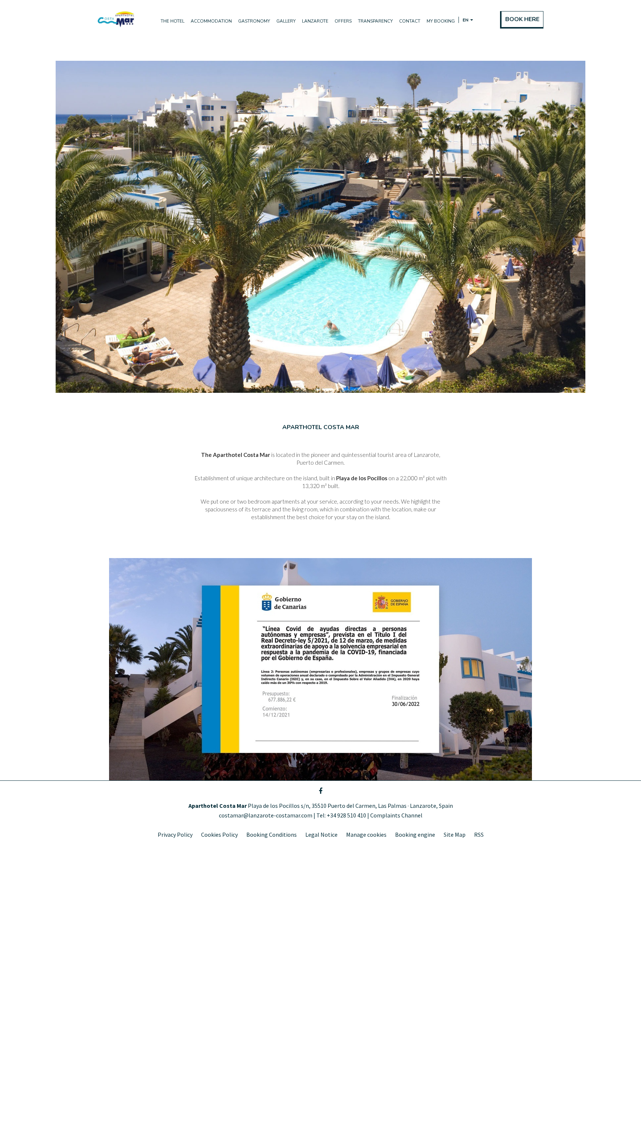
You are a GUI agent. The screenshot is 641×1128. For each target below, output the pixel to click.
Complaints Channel (396, 815)
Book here (522, 19)
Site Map (455, 834)
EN (472, 27)
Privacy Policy (175, 834)
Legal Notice (321, 834)
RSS (479, 834)
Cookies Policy (219, 834)
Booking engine (415, 834)
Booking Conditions (271, 834)
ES (464, 27)
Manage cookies (366, 834)
